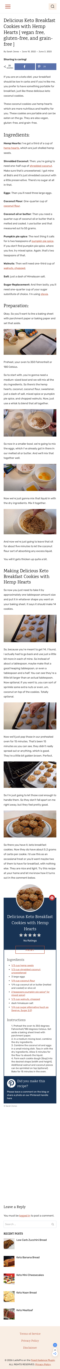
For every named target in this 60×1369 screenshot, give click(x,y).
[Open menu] (7, 6)
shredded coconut (41, 165)
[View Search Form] (53, 6)
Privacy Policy (30, 1341)
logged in (24, 1215)
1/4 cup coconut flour (23, 980)
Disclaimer (30, 1348)
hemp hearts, (12, 148)
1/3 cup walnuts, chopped (25, 999)
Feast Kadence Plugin (43, 1360)
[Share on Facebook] (25, 66)
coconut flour (12, 206)
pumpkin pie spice (42, 241)
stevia (44, 294)
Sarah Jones (13, 51)
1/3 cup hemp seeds (22, 965)
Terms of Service (30, 1334)
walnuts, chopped (14, 268)
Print (30, 950)
